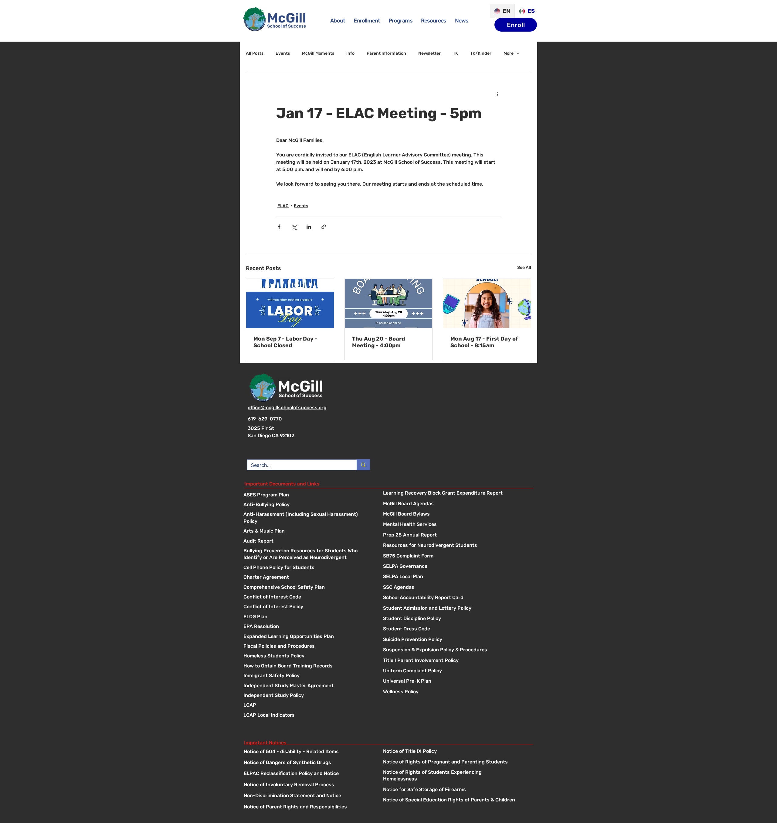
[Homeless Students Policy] (307, 656)
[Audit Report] (307, 541)
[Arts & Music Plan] (307, 531)
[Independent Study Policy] (307, 695)
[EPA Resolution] (307, 626)
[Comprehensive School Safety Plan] (307, 587)
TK (455, 53)
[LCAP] (307, 705)
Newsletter (429, 53)
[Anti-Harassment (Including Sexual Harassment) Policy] (307, 514)
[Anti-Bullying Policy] (307, 505)
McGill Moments (318, 53)
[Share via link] (324, 227)
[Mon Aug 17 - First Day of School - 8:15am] (487, 303)
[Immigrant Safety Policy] (307, 676)
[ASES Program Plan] (307, 495)
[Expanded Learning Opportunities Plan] (307, 636)
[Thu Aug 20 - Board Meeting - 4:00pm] (389, 303)
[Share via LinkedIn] (309, 227)
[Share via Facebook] (279, 227)
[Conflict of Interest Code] (307, 597)
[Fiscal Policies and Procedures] (307, 646)
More (509, 53)
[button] (400, 21)
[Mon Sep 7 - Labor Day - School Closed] (290, 303)
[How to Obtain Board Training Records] (307, 666)
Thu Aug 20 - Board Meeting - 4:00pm (378, 342)
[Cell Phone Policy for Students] (307, 567)
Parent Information (386, 53)
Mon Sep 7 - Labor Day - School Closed (285, 342)
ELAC (283, 205)
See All (524, 267)
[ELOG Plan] (307, 617)
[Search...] (363, 465)
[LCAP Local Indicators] (307, 715)
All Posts (254, 53)
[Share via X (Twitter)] (294, 227)
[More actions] (497, 94)
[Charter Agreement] (307, 577)
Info (350, 53)
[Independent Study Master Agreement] (307, 686)
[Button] (456, 493)
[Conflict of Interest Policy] (307, 607)
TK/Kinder (480, 53)
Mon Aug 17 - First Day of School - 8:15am (484, 342)
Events (283, 53)
